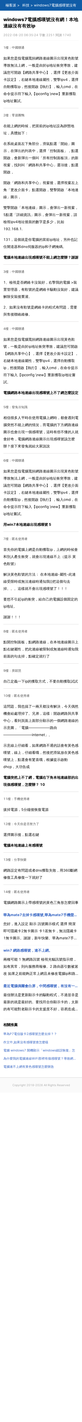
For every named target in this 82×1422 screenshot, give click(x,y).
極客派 (10, 5)
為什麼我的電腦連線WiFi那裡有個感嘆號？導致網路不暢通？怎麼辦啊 (41, 1058)
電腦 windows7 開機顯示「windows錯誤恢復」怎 (39, 1050)
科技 (25, 5)
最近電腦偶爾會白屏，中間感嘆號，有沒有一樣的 (41, 986)
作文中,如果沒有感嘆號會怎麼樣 (25, 1042)
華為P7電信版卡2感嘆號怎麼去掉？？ (30, 1034)
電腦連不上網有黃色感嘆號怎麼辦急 (28, 1067)
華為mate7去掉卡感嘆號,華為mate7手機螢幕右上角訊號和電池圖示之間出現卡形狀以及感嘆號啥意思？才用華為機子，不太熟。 (41, 915)
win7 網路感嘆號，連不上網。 (27, 950)
